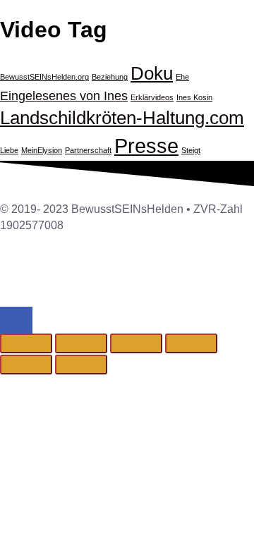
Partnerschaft (88, 150)
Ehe (182, 77)
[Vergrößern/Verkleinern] (26, 343)
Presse (146, 145)
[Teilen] (136, 343)
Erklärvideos (152, 97)
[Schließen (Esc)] (191, 343)
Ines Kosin (194, 97)
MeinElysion (41, 150)
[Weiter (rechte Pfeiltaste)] (81, 364)
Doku (152, 73)
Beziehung (110, 77)
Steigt (190, 150)
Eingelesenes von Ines (64, 96)
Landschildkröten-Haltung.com (122, 117)
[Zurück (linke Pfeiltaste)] (26, 364)
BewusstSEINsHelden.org (44, 77)
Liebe (9, 150)
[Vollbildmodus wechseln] (81, 343)
